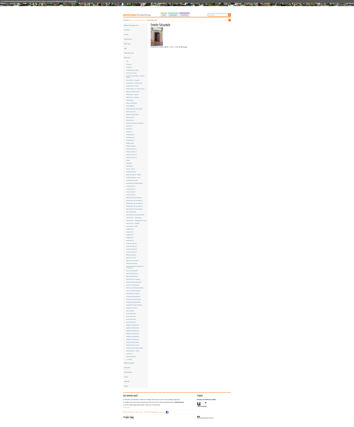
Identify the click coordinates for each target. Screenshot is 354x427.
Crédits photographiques (151, 412)
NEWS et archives (128, 412)
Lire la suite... (127, 407)
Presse (162, 412)
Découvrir (173, 15)
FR (229, 20)
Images (138, 20)
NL (226, 20)
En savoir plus (72, 1)
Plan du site (138, 412)
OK (79, 1)
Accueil (133, 20)
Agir (163, 15)
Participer (184, 15)
